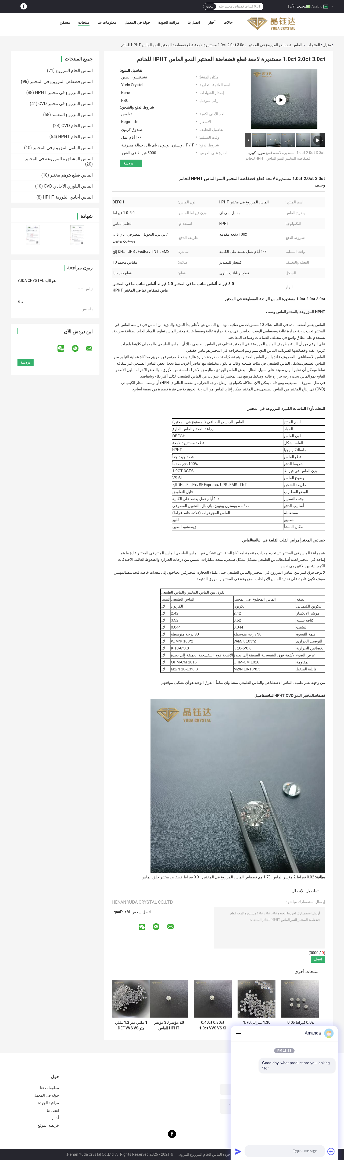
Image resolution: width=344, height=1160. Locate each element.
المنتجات (313, 45)
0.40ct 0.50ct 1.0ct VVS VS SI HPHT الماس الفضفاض (212, 1025)
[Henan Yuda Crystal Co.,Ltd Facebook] (23, 6)
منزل (327, 45)
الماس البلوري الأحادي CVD (68, 186)
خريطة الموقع (48, 1125)
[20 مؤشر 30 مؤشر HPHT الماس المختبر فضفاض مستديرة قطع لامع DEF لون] (169, 999)
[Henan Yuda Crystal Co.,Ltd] (271, 24)
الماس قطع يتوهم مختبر (71, 175)
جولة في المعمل (137, 22)
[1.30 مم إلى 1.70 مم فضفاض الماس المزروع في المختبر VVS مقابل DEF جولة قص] (256, 999)
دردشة (128, 163)
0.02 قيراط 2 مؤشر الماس (293, 877)
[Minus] (238, 1033)
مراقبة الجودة (169, 22)
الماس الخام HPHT (75, 136)
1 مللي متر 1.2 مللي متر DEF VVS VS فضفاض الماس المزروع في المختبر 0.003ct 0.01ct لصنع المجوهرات (131, 1025)
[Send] (238, 1151)
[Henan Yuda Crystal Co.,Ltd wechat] (64, 348)
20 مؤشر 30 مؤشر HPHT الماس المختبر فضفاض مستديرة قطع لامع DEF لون (169, 1025)
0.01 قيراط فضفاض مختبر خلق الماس (171, 877)
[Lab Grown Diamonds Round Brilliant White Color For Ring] (281, 100)
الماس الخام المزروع (74, 70)
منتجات (83, 22)
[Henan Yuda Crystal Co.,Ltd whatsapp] (78, 348)
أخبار (212, 22)
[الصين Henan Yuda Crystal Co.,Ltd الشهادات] (33, 235)
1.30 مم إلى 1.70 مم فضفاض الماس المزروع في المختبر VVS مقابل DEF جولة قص (257, 1025)
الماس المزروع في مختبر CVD (65, 103)
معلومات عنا (107, 22)
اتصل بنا (194, 22)
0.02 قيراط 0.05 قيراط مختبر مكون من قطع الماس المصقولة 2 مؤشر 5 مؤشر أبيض (300, 1025)
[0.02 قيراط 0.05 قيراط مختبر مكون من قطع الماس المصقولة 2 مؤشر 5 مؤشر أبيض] (300, 999)
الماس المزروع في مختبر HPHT (64, 92)
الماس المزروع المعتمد (72, 114)
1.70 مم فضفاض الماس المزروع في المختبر (237, 877)
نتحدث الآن (298, 6)
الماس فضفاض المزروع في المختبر (275, 45)
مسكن (65, 22)
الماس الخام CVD (77, 125)
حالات (228, 22)
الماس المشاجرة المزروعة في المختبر (59, 158)
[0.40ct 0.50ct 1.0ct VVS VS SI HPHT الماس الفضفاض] (213, 999)
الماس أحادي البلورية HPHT (68, 197)
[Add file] (331, 1151)
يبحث (209, 6)
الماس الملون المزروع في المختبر (63, 147)
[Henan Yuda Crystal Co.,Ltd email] (92, 348)
